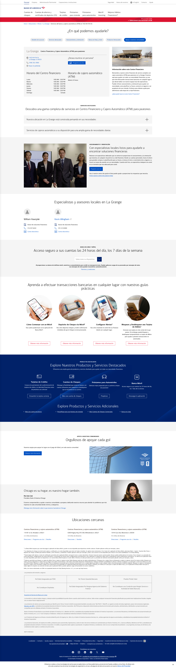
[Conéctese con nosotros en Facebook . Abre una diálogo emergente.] (73, 652)
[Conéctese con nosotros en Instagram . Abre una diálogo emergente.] (79, 652)
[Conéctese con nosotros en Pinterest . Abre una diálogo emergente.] (91, 652)
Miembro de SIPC (29, 606)
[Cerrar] (173, 665)
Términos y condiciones (88, 269)
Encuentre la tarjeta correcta (39, 396)
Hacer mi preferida (34, 66)
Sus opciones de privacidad (57, 644)
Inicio (25, 24)
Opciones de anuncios (136, 641)
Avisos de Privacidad (124, 666)
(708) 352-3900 (34, 63)
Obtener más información (39, 343)
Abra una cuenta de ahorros (33, 412)
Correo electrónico (32, 231)
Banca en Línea (126, 412)
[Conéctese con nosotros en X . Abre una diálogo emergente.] (97, 652)
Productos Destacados (114, 40)
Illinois (39, 24)
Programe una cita (76, 63)
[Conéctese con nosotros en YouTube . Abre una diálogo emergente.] (103, 652)
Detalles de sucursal (38, 40)
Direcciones (27, 539)
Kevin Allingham (62, 219)
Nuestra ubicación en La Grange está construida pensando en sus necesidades (88, 119)
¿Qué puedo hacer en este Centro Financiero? (126, 94)
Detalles (48, 539)
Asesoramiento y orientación (75, 40)
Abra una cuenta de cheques (71, 396)
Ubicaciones (32, 24)
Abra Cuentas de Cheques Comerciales (101, 412)
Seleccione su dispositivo (85, 259)
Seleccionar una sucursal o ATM (141, 20)
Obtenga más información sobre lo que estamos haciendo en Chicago (45, 508)
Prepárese (104, 396)
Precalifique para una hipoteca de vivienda (70, 412)
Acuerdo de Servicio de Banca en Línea (35, 595)
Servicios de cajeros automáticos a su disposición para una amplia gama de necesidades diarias (88, 130)
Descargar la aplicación (137, 396)
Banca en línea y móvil (95, 40)
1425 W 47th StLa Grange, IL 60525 (35, 58)
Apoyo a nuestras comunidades (135, 40)
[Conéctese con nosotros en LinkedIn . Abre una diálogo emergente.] (85, 652)
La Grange (46, 24)
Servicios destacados (55, 40)
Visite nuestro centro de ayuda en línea (101, 176)
